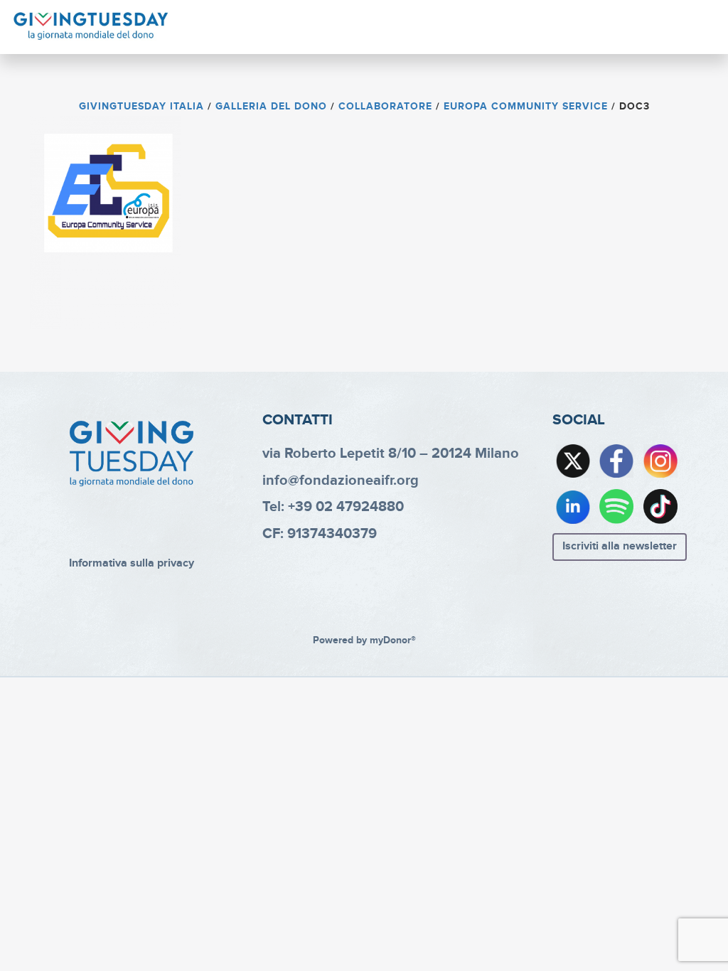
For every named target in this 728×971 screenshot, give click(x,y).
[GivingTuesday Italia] (91, 26)
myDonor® (393, 640)
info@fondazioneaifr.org (340, 480)
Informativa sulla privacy (131, 563)
